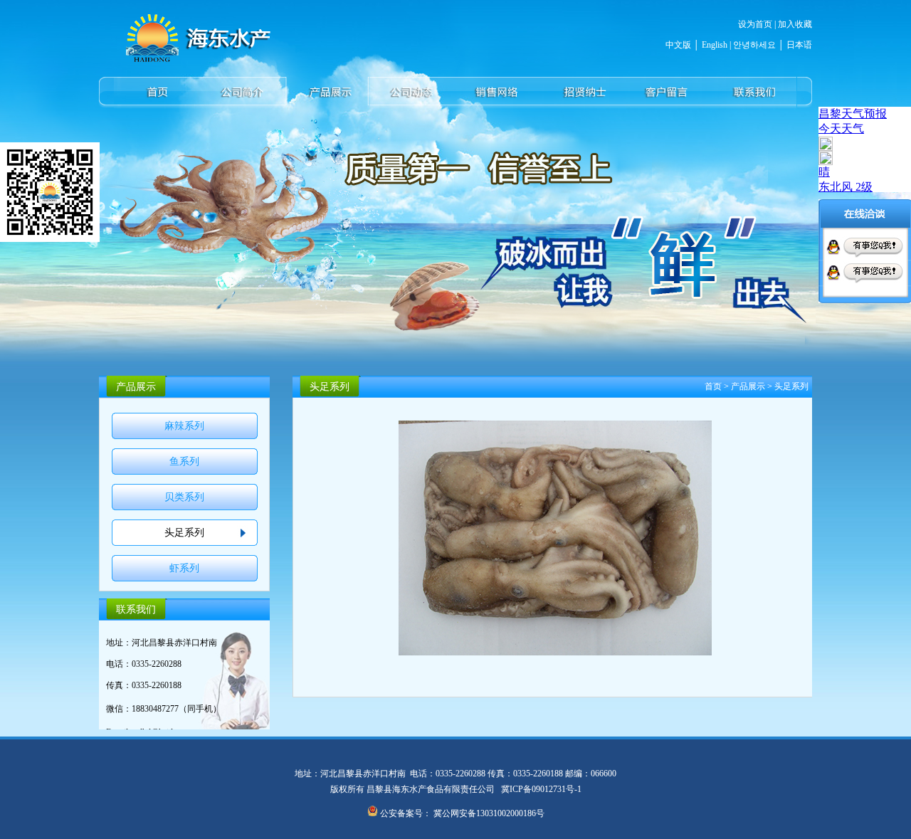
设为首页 (755, 24)
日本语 (799, 45)
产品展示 (748, 386)
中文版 (678, 45)
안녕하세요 (753, 45)
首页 (713, 386)
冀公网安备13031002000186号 (488, 813)
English (714, 45)
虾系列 (184, 568)
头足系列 (184, 532)
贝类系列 (184, 497)
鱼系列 (184, 461)
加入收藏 (795, 24)
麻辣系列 (184, 426)
